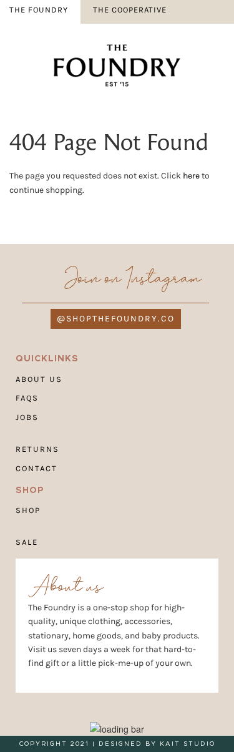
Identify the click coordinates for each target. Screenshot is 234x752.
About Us (39, 378)
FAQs (27, 398)
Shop (28, 510)
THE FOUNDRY (38, 9)
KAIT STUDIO (187, 744)
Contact (36, 467)
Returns (37, 449)
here (191, 175)
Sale (27, 542)
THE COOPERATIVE (130, 9)
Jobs (27, 417)
